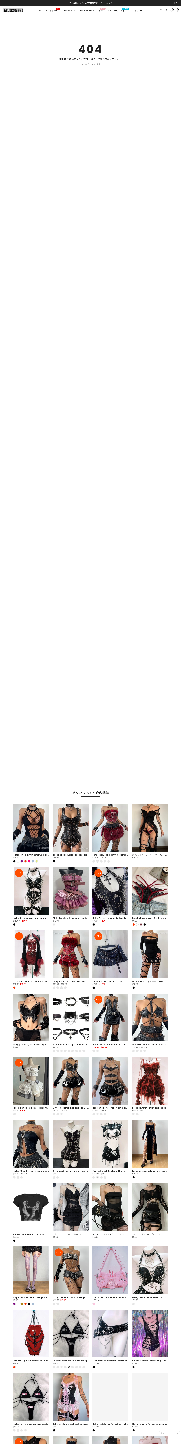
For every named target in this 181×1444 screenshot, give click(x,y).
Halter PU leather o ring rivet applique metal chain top (118, 918)
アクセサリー (136, 10)
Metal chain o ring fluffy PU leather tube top (113, 855)
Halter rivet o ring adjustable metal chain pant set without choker (45, 918)
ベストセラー (52, 10)
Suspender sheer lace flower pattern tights (34, 1297)
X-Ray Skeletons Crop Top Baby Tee (30, 1234)
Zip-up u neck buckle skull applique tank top (74, 855)
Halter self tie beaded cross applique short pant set (78, 1360)
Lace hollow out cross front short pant (151, 918)
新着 (102, 10)
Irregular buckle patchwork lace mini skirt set (35, 1108)
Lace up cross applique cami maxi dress (151, 1171)
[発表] (90, 3)
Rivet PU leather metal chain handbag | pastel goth (117, 1297)
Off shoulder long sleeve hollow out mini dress (154, 981)
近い (5, 3)
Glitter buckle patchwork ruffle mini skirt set (74, 918)
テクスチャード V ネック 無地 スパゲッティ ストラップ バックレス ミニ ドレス (86, 1234)
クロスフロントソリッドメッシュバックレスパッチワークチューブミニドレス (124, 1234)
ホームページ (87, 64)
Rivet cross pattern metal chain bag (30, 1360)
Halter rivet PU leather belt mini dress (110, 1044)
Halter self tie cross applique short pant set (34, 1424)
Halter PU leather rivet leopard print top (32, 1171)
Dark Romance (68, 10)
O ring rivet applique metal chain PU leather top (155, 1297)
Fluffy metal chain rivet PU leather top (71, 981)
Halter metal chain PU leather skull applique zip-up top (119, 1424)
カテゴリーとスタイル (118, 10)
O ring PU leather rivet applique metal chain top (76, 1108)
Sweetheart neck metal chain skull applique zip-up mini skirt (82, 1171)
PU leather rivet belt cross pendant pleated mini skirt (118, 981)
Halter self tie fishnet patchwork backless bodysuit (38, 855)
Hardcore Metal (87, 10)
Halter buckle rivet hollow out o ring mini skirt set (116, 1108)
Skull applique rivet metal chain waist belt (112, 1360)
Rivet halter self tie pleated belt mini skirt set (114, 1171)
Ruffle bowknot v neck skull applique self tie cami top (79, 1424)
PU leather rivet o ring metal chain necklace (74, 1044)
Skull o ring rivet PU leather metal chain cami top (155, 1424)
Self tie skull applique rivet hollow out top (152, 1044)
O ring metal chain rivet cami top (69, 1297)
